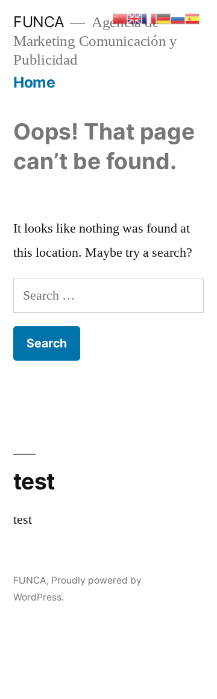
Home (34, 82)
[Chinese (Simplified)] (120, 17)
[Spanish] (192, 17)
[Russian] (178, 17)
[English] (134, 17)
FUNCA (38, 22)
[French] (149, 17)
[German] (163, 17)
